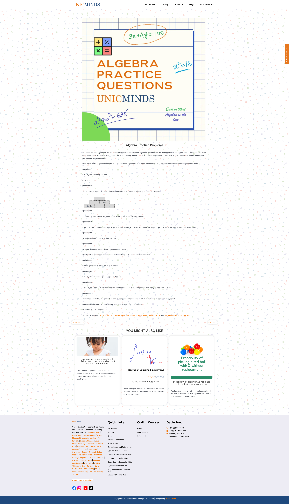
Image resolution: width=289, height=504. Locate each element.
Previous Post (78, 322)
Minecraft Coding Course (118, 475)
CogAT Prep (77, 435)
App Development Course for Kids (120, 470)
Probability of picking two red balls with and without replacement (191, 382)
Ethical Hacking (78, 444)
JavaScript (92, 449)
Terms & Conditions (116, 439)
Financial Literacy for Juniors (84, 438)
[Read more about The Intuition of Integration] (144, 358)
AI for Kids (88, 463)
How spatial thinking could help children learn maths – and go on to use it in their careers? (97, 361)
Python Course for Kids (117, 466)
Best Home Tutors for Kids (149, 315)
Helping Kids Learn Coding (83, 469)
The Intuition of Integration (144, 381)
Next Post (213, 322)
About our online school (82, 480)
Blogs (191, 4)
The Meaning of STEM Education (177, 315)
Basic (139, 428)
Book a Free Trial (207, 4)
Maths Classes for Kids (93, 435)
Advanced (141, 436)
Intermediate (142, 432)
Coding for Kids (93, 432)
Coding (165, 4)
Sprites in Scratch (94, 466)
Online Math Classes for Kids (120, 454)
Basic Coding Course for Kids (120, 462)
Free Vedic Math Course (82, 455)
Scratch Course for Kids (118, 458)
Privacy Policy (114, 443)
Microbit (100, 457)
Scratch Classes (87, 441)
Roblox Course (95, 446)
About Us (179, 4)
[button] (149, 4)
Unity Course (82, 446)
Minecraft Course (79, 449)
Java (97, 441)
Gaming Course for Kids (117, 451)
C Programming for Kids (82, 460)
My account (113, 428)
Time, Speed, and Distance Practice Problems (118, 315)
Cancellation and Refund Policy (121, 447)
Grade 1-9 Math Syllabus (92, 452)
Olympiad (76, 452)
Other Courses (149, 4)
